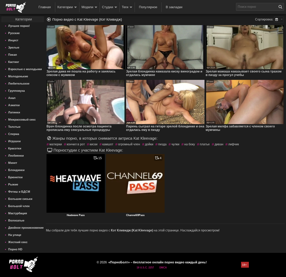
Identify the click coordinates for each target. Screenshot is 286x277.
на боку (189, 144)
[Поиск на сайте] (281, 7)
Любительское (18, 83)
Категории (65, 7)
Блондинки (16, 170)
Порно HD (15, 249)
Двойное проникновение (26, 227)
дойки (149, 144)
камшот (107, 144)
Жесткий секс (17, 242)
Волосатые (16, 220)
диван (219, 144)
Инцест (13, 40)
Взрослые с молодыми (25, 69)
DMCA (163, 267)
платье (205, 144)
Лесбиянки (16, 155)
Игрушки (14, 141)
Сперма (13, 134)
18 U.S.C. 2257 (145, 267)
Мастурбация (17, 213)
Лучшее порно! (19, 25)
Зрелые (13, 47)
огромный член (129, 144)
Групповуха (16, 90)
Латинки (14, 112)
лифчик (233, 144)
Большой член (19, 206)
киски (93, 144)
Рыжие (13, 184)
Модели (87, 7)
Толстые (14, 126)
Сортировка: (264, 19)
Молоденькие (18, 76)
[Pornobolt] (16, 7)
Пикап (12, 54)
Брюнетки (15, 177)
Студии (107, 7)
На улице (14, 234)
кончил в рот (76, 144)
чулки (175, 144)
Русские (14, 33)
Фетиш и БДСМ (19, 191)
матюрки (55, 144)
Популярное (148, 7)
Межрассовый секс (22, 119)
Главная (45, 7)
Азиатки (14, 105)
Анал (12, 98)
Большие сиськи (20, 198)
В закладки (174, 7)
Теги (125, 7)
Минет (12, 162)
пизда (162, 144)
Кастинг (13, 62)
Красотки (14, 148)
